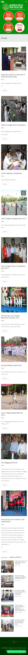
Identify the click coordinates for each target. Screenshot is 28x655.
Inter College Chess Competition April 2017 (13, 267)
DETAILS (5, 90)
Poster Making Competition (11, 173)
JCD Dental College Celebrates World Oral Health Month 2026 (20, 577)
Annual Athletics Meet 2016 (11, 365)
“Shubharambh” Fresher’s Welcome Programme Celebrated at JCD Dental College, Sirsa (20, 607)
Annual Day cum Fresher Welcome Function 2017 (10, 317)
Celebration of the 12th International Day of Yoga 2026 (21, 562)
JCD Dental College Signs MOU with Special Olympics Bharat (19, 622)
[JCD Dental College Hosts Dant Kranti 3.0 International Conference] (7, 596)
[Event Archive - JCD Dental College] (14, 6)
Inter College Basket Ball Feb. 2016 (12, 414)
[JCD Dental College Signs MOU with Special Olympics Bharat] (7, 625)
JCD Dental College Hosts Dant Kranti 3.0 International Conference (20, 592)
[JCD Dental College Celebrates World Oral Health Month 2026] (7, 581)
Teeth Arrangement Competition (13, 125)
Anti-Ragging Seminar (9, 463)
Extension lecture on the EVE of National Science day (13, 76)
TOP (14, 642)
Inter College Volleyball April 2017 (14, 218)
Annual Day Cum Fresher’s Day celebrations (13, 520)
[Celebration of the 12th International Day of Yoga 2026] (7, 566)
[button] (16, 651)
